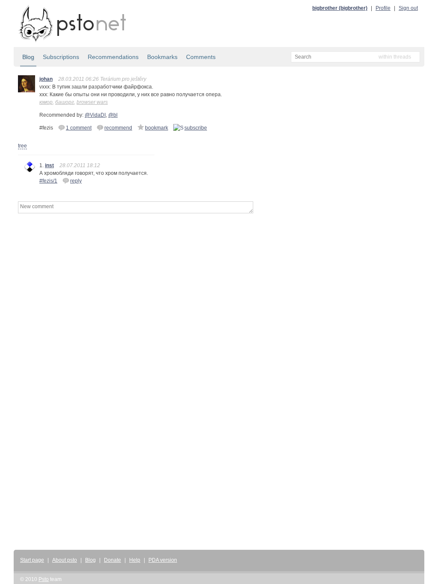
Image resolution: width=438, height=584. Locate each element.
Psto (43, 579)
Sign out (408, 8)
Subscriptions (61, 56)
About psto (64, 560)
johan (46, 79)
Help (134, 560)
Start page (32, 560)
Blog (28, 56)
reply (76, 181)
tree (22, 146)
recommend (118, 128)
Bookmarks (162, 56)
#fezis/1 (48, 181)
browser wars (92, 102)
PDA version (162, 560)
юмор (46, 102)
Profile (383, 8)
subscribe (195, 128)
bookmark (156, 128)
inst (49, 165)
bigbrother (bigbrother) (339, 8)
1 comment (79, 128)
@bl (113, 115)
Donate (112, 560)
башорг (64, 102)
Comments (201, 56)
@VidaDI (95, 115)
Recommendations (113, 56)
